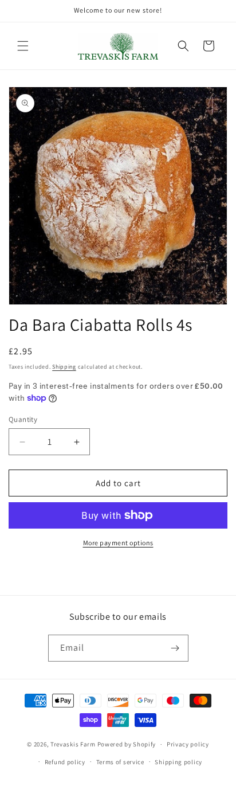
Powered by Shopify (126, 744)
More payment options (118, 542)
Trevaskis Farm (73, 744)
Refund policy (65, 762)
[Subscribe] (175, 648)
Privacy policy (188, 744)
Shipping (64, 366)
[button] (23, 45)
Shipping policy (178, 762)
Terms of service (120, 762)
